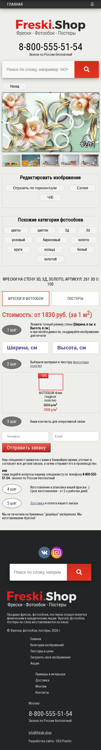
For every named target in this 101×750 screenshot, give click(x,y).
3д (67, 230)
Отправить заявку (26, 448)
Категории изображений (47, 645)
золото (83, 240)
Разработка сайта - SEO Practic (50, 741)
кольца (49, 249)
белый (82, 249)
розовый (18, 240)
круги (18, 249)
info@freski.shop (40, 733)
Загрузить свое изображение (50, 657)
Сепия (82, 188)
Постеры (75, 298)
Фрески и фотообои (25, 298)
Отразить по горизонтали (35, 188)
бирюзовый (51, 240)
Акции (34, 663)
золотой (50, 259)
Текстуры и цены (42, 651)
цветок (43, 230)
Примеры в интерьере (50, 674)
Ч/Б (50, 197)
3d (88, 230)
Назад (14, 86)
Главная (15, 4)
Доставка (37, 503)
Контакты (42, 692)
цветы (16, 230)
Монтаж (41, 686)
